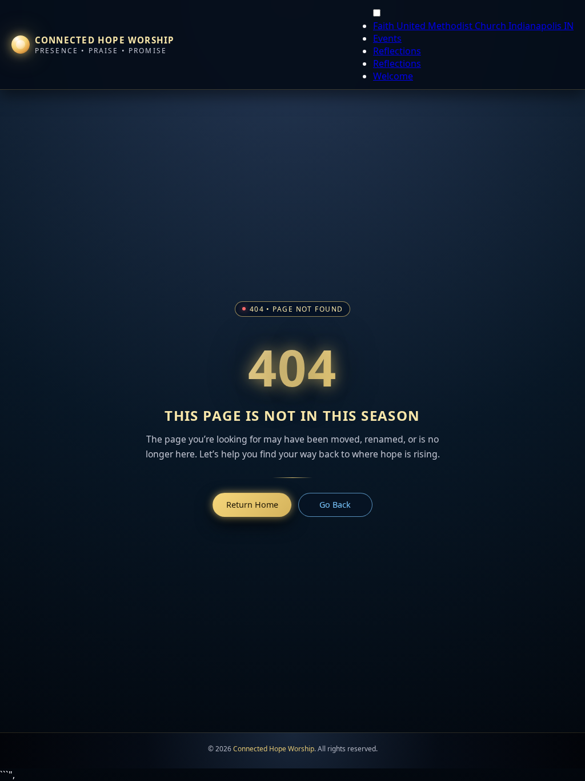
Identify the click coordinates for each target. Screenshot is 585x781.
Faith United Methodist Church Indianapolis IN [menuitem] (473, 25)
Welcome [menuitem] (393, 76)
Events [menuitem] (387, 38)
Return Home (252, 504)
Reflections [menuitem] (397, 51)
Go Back (335, 504)
